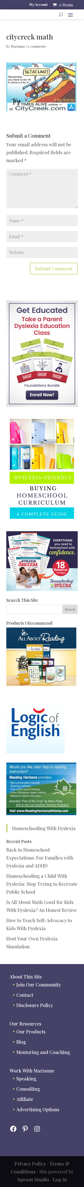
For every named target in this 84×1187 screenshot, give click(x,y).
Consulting (28, 1089)
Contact (24, 995)
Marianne (18, 46)
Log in (60, 1179)
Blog (21, 1042)
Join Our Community (38, 984)
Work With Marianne (32, 1070)
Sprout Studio (33, 1179)
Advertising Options (37, 1109)
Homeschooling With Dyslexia (44, 828)
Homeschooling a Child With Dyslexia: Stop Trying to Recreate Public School (41, 884)
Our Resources (25, 1023)
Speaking (26, 1078)
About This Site (26, 976)
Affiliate (24, 1099)
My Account (38, 5)
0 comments (37, 46)
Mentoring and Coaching (43, 1052)
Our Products (31, 1031)
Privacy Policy (30, 1163)
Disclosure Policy (34, 1005)
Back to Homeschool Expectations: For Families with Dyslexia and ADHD (39, 857)
